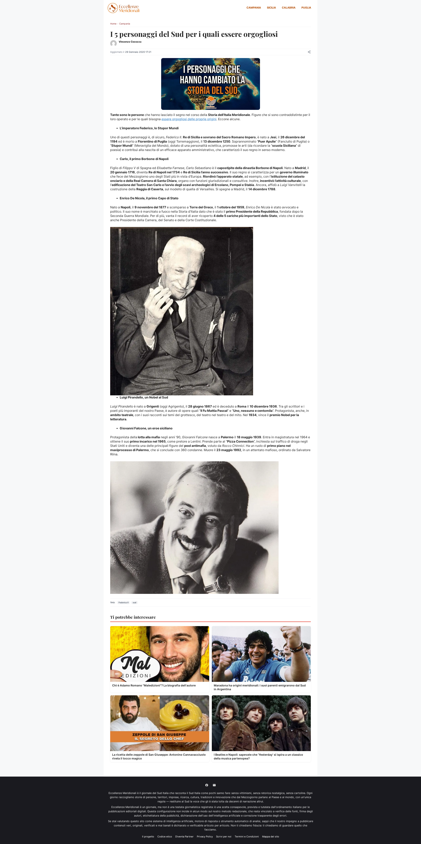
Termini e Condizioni (247, 836)
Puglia (306, 7)
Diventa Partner (184, 836)
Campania (254, 7)
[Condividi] (309, 52)
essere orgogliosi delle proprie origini (188, 119)
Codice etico (164, 836)
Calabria (289, 7)
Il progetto (148, 836)
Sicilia (271, 7)
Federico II (123, 602)
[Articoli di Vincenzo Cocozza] (113, 43)
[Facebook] (206, 785)
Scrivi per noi (223, 836)
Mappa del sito (270, 836)
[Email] (214, 785)
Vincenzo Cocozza (130, 41)
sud (134, 602)
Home (113, 23)
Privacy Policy (205, 836)
